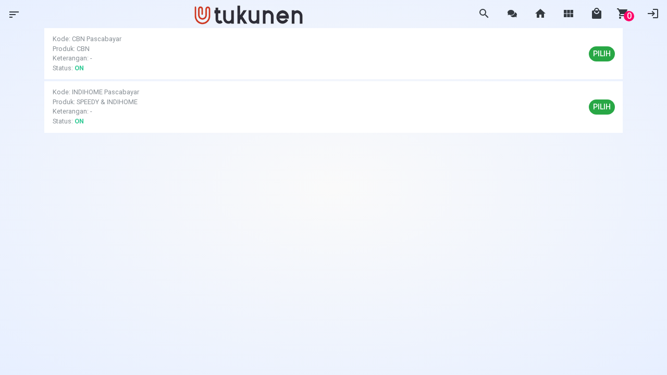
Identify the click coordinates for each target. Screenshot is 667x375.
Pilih (602, 53)
